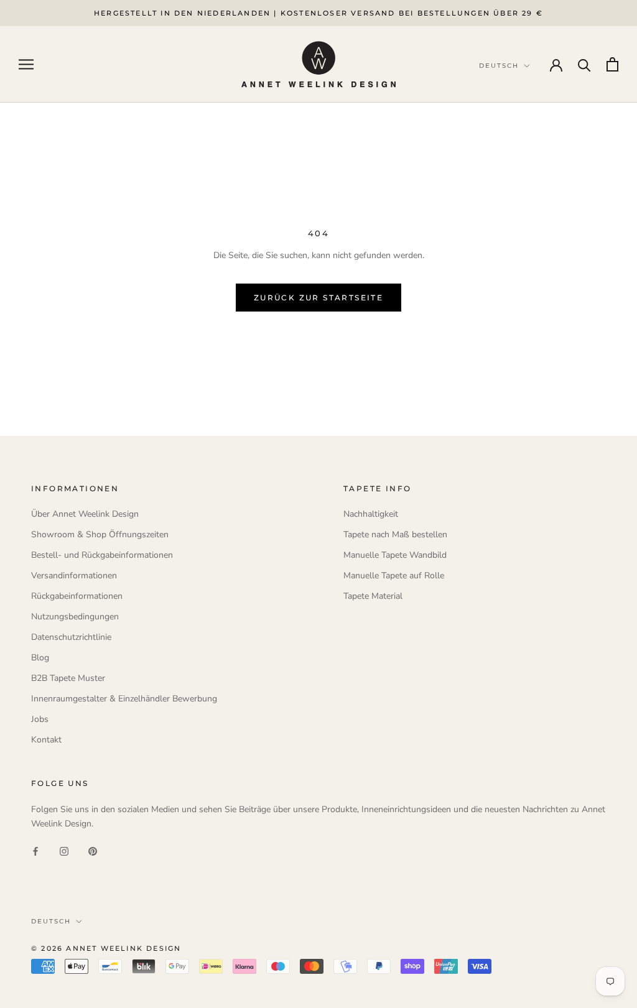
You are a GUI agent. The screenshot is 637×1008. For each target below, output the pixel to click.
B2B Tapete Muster (68, 678)
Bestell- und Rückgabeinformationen (102, 555)
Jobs (40, 719)
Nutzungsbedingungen (75, 616)
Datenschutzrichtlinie (71, 637)
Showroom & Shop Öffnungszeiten (100, 534)
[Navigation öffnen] (26, 64)
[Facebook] (35, 850)
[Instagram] (64, 850)
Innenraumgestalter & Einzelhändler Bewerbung (124, 699)
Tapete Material (372, 596)
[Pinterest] (92, 850)
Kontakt (46, 740)
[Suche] (584, 64)
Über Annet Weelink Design (85, 514)
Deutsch (51, 921)
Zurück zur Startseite (318, 297)
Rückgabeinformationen (77, 596)
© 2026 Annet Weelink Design (106, 948)
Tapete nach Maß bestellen (395, 534)
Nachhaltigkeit (370, 514)
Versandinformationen (74, 575)
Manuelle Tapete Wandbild (395, 555)
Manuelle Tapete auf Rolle (393, 575)
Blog (40, 658)
